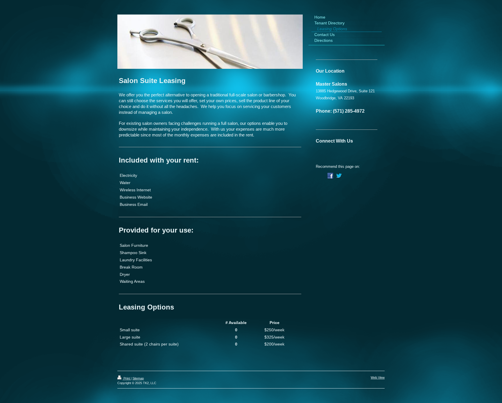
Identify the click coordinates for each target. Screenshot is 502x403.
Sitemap (138, 378)
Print (127, 378)
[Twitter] (339, 176)
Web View (378, 377)
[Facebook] (330, 176)
